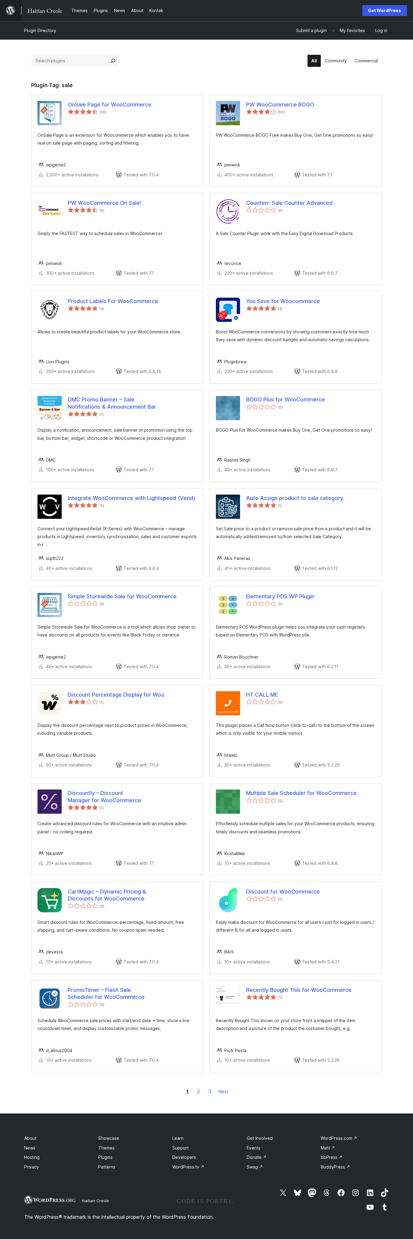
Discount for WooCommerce (283, 891)
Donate (257, 1157)
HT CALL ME (262, 694)
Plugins (105, 1157)
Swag (255, 1166)
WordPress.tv (188, 1166)
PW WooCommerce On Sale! (104, 203)
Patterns (106, 1166)
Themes (106, 1147)
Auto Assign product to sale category (294, 498)
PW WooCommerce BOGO (280, 104)
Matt (328, 1147)
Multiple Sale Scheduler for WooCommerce (301, 793)
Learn (178, 1138)
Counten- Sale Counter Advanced (289, 203)
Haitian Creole (95, 1200)
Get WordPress (384, 10)
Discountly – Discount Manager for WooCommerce (104, 796)
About (30, 1138)
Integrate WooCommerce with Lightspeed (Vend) (131, 498)
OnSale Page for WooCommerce (109, 104)
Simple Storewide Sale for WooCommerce (122, 596)
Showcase (108, 1138)
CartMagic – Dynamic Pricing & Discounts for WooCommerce (107, 895)
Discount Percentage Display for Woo (116, 694)
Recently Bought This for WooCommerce (299, 990)
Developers (184, 1157)
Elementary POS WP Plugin (280, 596)
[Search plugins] (113, 61)
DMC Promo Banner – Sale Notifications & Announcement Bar (112, 403)
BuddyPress (335, 1166)
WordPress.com (339, 1138)
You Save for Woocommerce (283, 301)
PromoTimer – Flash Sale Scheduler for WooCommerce (106, 993)
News (29, 1147)
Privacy (31, 1166)
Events (253, 1147)
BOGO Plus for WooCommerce (285, 399)
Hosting (32, 1157)
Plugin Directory (40, 30)
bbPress (332, 1157)
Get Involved (260, 1138)
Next (223, 1091)
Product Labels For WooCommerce (113, 301)
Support (180, 1147)
